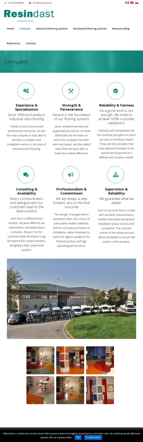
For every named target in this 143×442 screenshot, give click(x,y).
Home (10, 28)
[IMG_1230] (40, 390)
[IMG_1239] (100, 390)
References (13, 43)
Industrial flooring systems (52, 28)
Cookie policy (93, 437)
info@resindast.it (42, 2)
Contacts (31, 43)
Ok (78, 437)
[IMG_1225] (70, 390)
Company (25, 28)
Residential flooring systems (90, 28)
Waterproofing (121, 28)
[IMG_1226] (70, 360)
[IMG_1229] (100, 360)
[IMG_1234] (40, 360)
